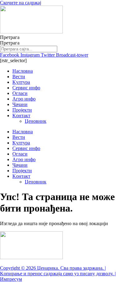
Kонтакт (21, 115)
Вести (18, 76)
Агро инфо (24, 98)
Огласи (20, 93)
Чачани (20, 104)
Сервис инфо (26, 87)
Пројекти (22, 110)
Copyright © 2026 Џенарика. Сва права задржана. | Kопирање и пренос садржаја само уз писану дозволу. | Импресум (58, 273)
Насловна (22, 71)
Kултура (21, 82)
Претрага (9, 37)
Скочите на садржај (20, 2)
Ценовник (35, 121)
